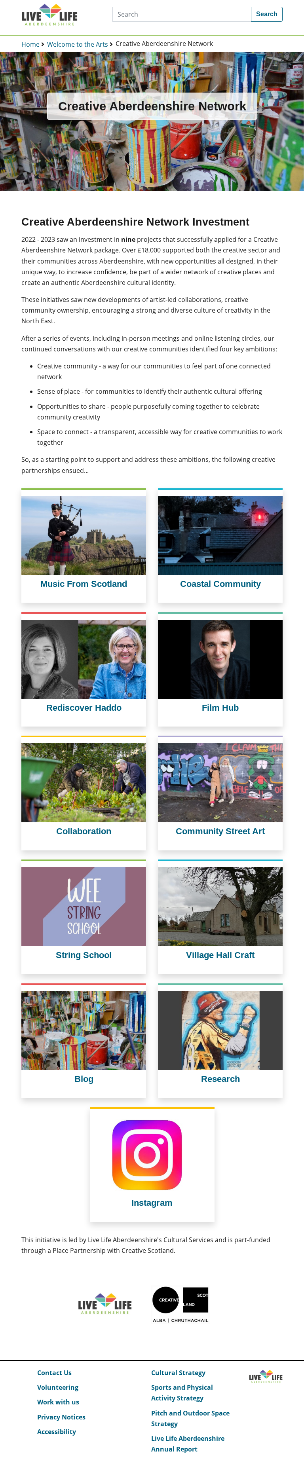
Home (30, 44)
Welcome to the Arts (77, 44)
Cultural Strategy (178, 1372)
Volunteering (57, 1387)
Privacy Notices (61, 1417)
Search (266, 14)
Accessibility (56, 1431)
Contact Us (54, 1372)
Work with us (58, 1402)
